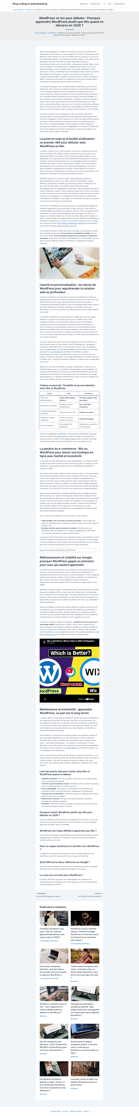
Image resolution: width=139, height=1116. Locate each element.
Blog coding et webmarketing (30, 3)
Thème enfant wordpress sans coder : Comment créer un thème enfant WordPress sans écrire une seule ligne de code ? (84, 972)
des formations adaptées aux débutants (71, 223)
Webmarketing (119, 4)
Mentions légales (76, 1111)
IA (104, 4)
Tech (109, 4)
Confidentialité (55, 1111)
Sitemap (65, 1111)
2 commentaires (45, 941)
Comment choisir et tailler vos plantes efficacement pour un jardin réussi (84, 1082)
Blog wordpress (18, 10)
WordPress (83, 4)
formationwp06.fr (56, 352)
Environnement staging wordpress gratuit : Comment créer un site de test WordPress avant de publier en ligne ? (85, 1047)
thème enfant (61, 436)
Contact (86, 1111)
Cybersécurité (95, 4)
